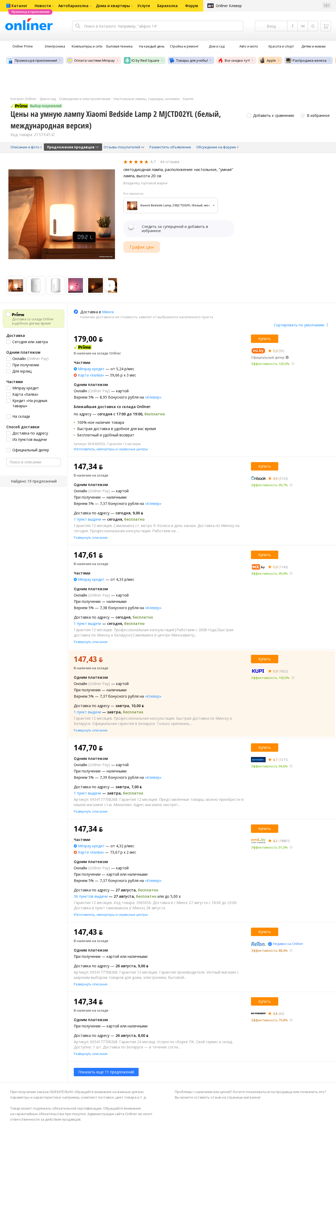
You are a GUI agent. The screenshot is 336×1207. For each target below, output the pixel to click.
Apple (271, 60)
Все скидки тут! (237, 60)
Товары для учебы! (192, 60)
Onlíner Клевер (229, 5)
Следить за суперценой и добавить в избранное (175, 228)
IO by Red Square (145, 60)
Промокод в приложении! (36, 60)
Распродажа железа (310, 60)
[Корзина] (326, 26)
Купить (264, 338)
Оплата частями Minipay (94, 60)
